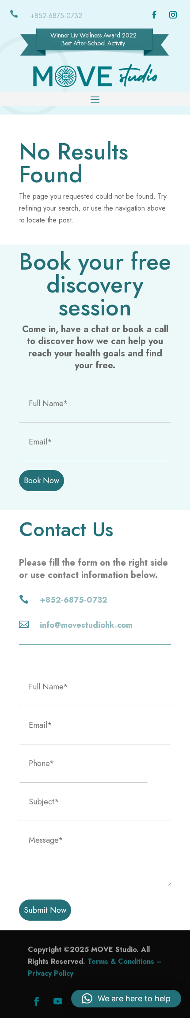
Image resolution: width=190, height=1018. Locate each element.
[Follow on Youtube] (58, 1001)
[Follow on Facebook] (154, 14)
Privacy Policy (50, 973)
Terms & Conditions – (124, 961)
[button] (126, 998)
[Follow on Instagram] (173, 14)
